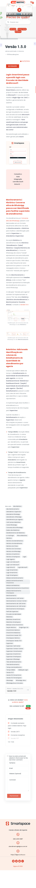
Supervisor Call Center (13, 646)
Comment (10, 778)
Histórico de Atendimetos (14, 543)
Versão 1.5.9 (15, 690)
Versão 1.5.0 (10, 672)
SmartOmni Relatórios (13, 633)
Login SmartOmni (11, 572)
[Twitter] (16, 861)
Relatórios (9, 617)
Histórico (9, 538)
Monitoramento (11, 595)
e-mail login (10, 535)
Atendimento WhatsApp (13, 517)
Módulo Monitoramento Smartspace (13, 592)
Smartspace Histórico (13, 638)
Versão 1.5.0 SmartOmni (13, 675)
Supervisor (9, 643)
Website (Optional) (13, 772)
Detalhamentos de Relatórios (15, 533)
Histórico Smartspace (13, 557)
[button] (31, 2)
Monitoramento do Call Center (16, 606)
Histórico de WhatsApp (13, 551)
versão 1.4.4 (24, 305)
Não (28, 708)
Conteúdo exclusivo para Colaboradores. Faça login (17, 725)
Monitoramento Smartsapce (15, 609)
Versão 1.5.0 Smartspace (13, 678)
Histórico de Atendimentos (14, 541)
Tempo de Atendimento (14, 667)
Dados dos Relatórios (12, 530)
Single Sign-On (23, 627)
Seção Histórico (11, 627)
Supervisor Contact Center (14, 648)
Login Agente (10, 559)
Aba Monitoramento (12, 509)
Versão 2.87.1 (15, 732)
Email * (10, 767)
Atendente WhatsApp (13, 514)
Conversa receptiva (17, 735)
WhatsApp (9, 680)
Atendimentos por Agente (14, 519)
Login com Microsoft (12, 562)
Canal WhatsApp (11, 525)
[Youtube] (19, 861)
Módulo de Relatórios (12, 585)
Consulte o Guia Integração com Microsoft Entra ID (18, 179)
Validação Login (23, 670)
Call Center (13, 29)
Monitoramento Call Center (15, 598)
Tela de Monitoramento (13, 662)
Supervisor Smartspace (13, 656)
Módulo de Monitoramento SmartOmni (14, 582)
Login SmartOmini (12, 570)
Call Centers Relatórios (13, 522)
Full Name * (11, 762)
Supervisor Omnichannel (14, 651)
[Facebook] (13, 861)
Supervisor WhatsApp (13, 659)
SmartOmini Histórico (13, 630)
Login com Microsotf (12, 565)
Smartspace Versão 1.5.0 (13, 641)
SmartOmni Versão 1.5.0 (13, 635)
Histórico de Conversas (13, 549)
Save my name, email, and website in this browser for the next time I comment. (18, 758)
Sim (28, 706)
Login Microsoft (22, 567)
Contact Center (22, 29)
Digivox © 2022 (18, 866)
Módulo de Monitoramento (14, 578)
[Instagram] (22, 861)
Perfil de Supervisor (12, 611)
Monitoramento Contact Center (16, 601)
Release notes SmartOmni (14, 625)
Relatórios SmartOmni (13, 619)
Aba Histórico (17, 506)
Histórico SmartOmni (12, 554)
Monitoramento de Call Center (16, 603)
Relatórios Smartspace (13, 622)
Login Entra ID (10, 567)
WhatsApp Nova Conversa (14, 683)
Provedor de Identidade (13, 614)
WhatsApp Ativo (21, 680)
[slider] (9, 14)
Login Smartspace (12, 575)
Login (24, 557)
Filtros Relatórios (22, 535)
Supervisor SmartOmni (13, 654)
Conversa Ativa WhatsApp (14, 527)
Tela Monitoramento (12, 664)
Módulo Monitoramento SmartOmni (17, 588)
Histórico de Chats (12, 546)
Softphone (18, 31)
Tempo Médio (10, 670)
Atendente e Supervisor (13, 512)
